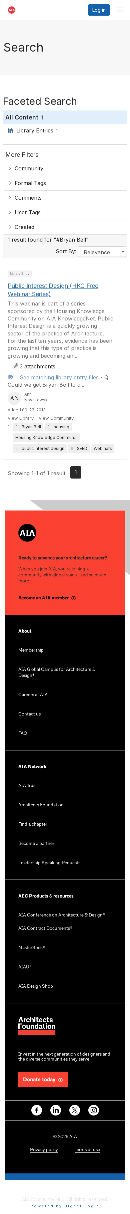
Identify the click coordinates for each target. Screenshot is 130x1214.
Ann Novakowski (36, 397)
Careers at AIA (33, 695)
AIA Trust (27, 785)
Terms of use (87, 1149)
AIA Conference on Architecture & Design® (61, 915)
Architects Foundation (41, 805)
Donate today (39, 1080)
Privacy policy (44, 1149)
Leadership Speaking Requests (49, 863)
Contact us (29, 714)
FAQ (22, 733)
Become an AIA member (43, 598)
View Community (56, 418)
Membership (31, 650)
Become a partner (36, 843)
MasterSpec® (31, 947)
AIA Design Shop (35, 986)
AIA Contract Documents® (45, 928)
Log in (99, 10)
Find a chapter (32, 824)
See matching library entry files (59, 377)
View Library (21, 418)
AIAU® (25, 967)
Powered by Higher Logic (65, 1206)
